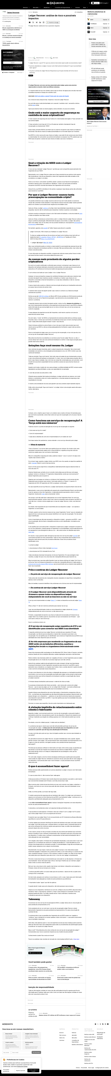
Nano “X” (53, 600)
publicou (45, 208)
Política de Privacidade (8, 67)
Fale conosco (62, 1035)
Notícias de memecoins (87, 1059)
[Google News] (108, 1024)
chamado (34, 463)
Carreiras (61, 1040)
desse (33, 105)
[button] (11, 1036)
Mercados (35, 12)
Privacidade (84, 1067)
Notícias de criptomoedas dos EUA (90, 1048)
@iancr (49, 237)
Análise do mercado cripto (89, 1040)
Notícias (74, 1032)
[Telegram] (36, 22)
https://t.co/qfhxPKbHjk (48, 239)
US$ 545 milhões (43, 296)
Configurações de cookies (102, 1067)
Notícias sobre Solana (90, 1056)
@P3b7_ (54, 237)
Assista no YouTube (92, 126)
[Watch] (98, 113)
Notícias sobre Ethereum (88, 1044)
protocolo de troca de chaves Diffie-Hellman (40, 564)
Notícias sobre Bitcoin (90, 1037)
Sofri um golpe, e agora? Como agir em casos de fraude (52, 96)
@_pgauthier (43, 237)
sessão (45, 228)
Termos (78, 1067)
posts (80, 213)
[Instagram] (43, 22)
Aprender (74, 1035)
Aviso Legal (91, 1067)
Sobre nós (62, 1037)
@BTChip (60, 237)
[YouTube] (29, 22)
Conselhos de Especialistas (75, 1041)
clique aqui (76, 939)
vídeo (43, 494)
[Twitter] (33, 22)
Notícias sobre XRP (89, 1034)
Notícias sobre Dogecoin (88, 1053)
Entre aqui (19, 72)
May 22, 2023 (47, 242)
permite (75, 536)
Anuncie (61, 1032)
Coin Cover (54, 548)
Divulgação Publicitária (100, 1037)
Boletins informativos (77, 1044)
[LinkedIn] (40, 22)
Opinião (30, 12)
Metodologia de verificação (101, 1033)
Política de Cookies (22, 1066)
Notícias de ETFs (88, 1063)
